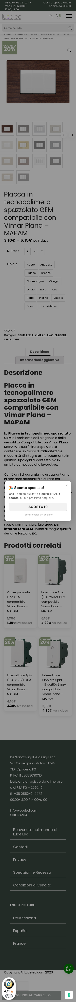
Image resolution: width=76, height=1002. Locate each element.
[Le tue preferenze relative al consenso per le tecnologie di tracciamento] (69, 995)
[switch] (9, 996)
